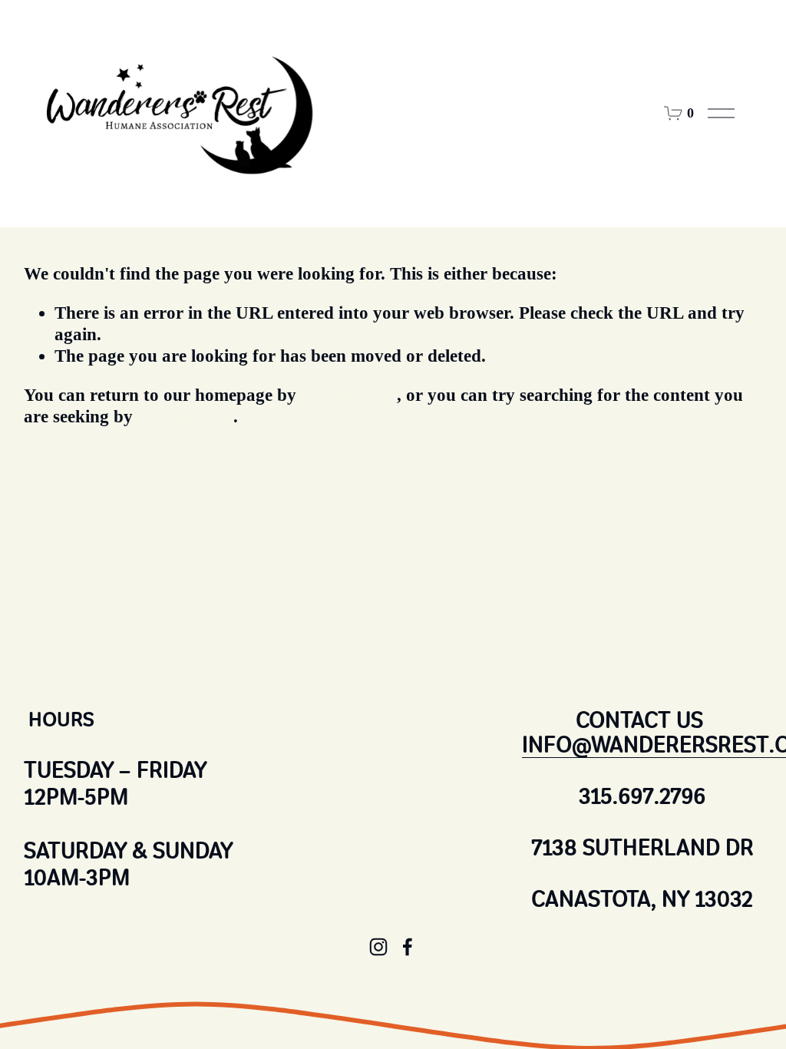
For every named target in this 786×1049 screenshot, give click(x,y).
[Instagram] (378, 947)
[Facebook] (407, 947)
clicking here (349, 395)
